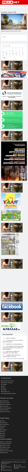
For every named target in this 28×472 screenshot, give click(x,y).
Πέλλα (3, 428)
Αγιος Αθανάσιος (5, 409)
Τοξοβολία (4, 384)
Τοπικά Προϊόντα (5, 424)
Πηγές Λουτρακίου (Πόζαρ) (7, 450)
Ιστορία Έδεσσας (5, 401)
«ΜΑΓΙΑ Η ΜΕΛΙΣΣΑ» (11, 338)
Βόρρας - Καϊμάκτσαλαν (6, 441)
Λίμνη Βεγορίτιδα (5, 449)
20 (12, 53)
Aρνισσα (3, 435)
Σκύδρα (3, 431)
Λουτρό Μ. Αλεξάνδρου (6, 408)
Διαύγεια (4, 465)
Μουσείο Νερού (5, 406)
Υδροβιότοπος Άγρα (6, 447)
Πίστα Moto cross (6, 391)
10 (3, 52)
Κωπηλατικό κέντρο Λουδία (8, 380)
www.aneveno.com (5, 463)
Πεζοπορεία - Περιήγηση (7, 382)
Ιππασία (4, 388)
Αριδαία (3, 433)
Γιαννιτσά (4, 426)
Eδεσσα (3, 437)
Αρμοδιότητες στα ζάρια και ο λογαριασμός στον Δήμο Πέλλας (11, 352)
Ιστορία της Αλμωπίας (6, 404)
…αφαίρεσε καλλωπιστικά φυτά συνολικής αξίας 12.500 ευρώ (12, 355)
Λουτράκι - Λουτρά (5, 445)
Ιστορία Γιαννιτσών (6, 402)
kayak (3, 386)
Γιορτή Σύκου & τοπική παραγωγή (14, 344)
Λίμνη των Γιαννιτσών (6, 411)
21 (16, 53)
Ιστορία (3, 421)
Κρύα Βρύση (4, 429)
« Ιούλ (4, 57)
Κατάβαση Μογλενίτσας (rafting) (8, 393)
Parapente (4, 389)
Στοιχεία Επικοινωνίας (7, 470)
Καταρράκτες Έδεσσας (6, 443)
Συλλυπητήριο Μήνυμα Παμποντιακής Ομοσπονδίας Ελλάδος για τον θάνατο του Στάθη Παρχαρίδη (13, 348)
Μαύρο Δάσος (5, 452)
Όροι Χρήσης (18, 465)
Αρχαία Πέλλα (4, 422)
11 (6, 52)
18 (6, 53)
